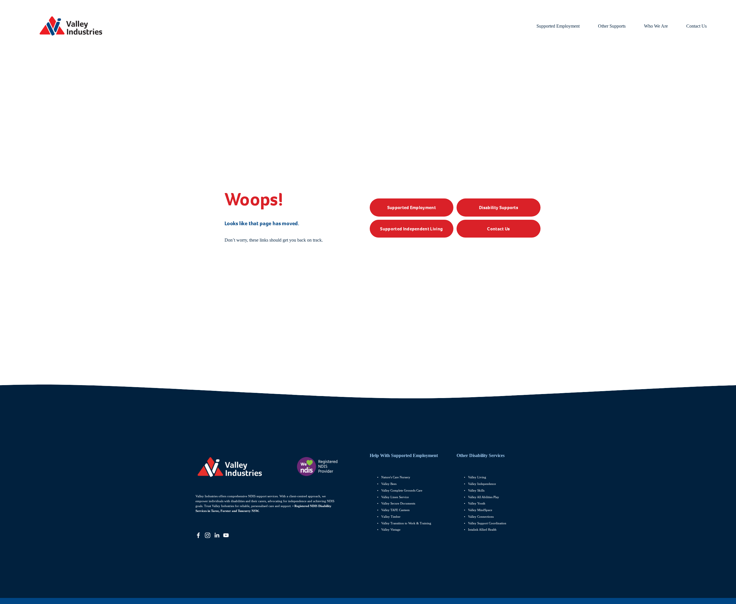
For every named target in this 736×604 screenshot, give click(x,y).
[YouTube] (226, 535)
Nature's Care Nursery (395, 477)
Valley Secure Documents (398, 503)
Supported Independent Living (411, 229)
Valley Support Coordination (487, 523)
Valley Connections (481, 516)
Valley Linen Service (395, 497)
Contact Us (696, 26)
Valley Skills (476, 490)
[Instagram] (207, 535)
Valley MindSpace (480, 510)
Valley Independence (482, 484)
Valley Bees (388, 484)
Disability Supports (498, 207)
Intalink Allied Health (482, 529)
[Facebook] (198, 535)
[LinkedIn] (217, 535)
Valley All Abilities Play (483, 497)
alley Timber (392, 516)
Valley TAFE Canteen (395, 510)
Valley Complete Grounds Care (401, 490)
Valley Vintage (390, 529)
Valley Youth (476, 503)
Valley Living (477, 477)
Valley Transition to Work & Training (406, 523)
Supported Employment (411, 207)
